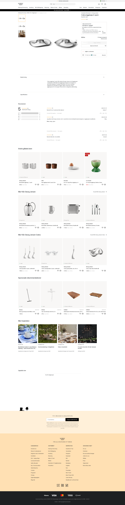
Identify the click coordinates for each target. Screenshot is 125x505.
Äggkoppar (34, 12)
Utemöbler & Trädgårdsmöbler (54, 463)
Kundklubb (33, 455)
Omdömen (85, 451)
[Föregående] (30, 40)
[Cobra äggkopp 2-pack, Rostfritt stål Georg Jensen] (53, 40)
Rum (81, 7)
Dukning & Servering (23, 7)
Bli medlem (104, 32)
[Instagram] (62, 485)
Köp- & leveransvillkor (35, 465)
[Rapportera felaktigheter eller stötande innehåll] (106, 113)
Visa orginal (59, 113)
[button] (84, 19)
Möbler (60, 7)
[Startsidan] (20, 4)
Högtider (68, 465)
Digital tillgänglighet (35, 477)
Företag (32, 475)
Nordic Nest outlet (87, 465)
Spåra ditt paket (34, 463)
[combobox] (103, 1)
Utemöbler (66, 7)
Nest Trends (68, 472)
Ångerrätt (33, 479)
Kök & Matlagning (39, 7)
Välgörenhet (85, 463)
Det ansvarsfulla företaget (88, 453)
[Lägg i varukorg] (38, 184)
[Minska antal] (82, 42)
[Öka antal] (86, 42)
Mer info (104, 55)
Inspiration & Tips (69, 448)
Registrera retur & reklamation (37, 453)
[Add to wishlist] (36, 184)
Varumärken (91, 7)
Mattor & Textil (54, 7)
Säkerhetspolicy (34, 467)
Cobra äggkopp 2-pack (42, 12)
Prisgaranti (33, 472)
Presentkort (50, 465)
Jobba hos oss (86, 455)
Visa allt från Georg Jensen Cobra (97, 234)
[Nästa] (76, 40)
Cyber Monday (69, 477)
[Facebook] (58, 485)
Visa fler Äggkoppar (49, 374)
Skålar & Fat (29, 12)
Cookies (33, 470)
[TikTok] (67, 485)
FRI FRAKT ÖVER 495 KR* (63, 0)
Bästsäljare (68, 463)
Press (84, 460)
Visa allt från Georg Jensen (99, 191)
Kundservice (33, 448)
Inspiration (104, 7)
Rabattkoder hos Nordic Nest (72, 479)
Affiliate (84, 458)
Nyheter (85, 7)
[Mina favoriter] (102, 4)
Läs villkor (62, 428)
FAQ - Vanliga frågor (35, 458)
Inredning (31, 7)
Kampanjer (97, 7)
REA (67, 458)
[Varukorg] (105, 4)
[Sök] (51, 4)
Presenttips (68, 470)
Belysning (47, 7)
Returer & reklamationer (36, 451)
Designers (68, 453)
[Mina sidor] (99, 4)
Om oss (84, 448)
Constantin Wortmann (85, 12)
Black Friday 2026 (70, 475)
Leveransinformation (35, 460)
